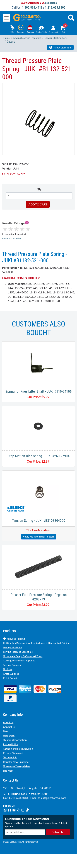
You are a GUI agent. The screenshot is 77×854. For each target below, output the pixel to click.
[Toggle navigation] (6, 18)
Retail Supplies (11, 677)
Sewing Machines (12, 647)
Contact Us (9, 726)
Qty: (39, 189)
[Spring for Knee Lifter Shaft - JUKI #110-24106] (38, 363)
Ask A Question (62, 47)
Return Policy (10, 744)
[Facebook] (10, 809)
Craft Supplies (11, 673)
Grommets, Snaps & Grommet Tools (22, 656)
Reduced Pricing (15, 638)
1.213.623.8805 (55, 7)
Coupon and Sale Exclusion (18, 748)
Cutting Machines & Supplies (19, 660)
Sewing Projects (12, 664)
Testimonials (10, 757)
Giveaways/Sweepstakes (16, 766)
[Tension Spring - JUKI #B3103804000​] (38, 492)
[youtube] (23, 809)
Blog (5, 731)
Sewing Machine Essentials (18, 651)
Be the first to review (11, 238)
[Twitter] (5, 809)
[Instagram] (14, 809)
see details (51, 2)
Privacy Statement (13, 753)
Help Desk (9, 735)
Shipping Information (15, 739)
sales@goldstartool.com (52, 797)
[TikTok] (27, 809)
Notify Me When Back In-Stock (38, 536)
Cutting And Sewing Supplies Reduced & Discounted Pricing (36, 642)
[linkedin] (18, 809)
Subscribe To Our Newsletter (27, 819)
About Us (8, 722)
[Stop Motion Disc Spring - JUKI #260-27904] (38, 428)
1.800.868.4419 (32, 7)
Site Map (8, 770)
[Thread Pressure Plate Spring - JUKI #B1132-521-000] (38, 118)
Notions (7, 669)
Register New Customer (16, 761)
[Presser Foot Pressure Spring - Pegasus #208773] (38, 566)
